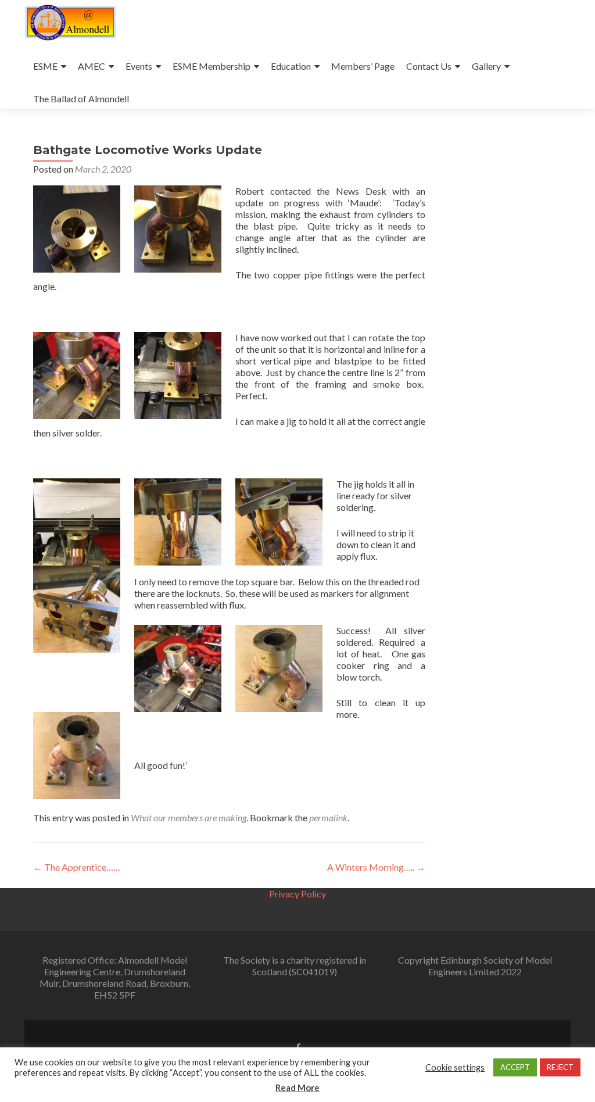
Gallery (486, 65)
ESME (45, 65)
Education (291, 65)
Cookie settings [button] (455, 1067)
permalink (328, 817)
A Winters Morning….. (376, 866)
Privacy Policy (297, 893)
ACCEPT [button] (515, 1067)
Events (139, 65)
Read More (297, 1087)
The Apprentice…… (76, 866)
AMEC (91, 65)
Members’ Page (363, 65)
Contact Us (428, 65)
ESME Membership (211, 65)
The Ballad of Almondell (81, 98)
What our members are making (188, 817)
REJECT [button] (560, 1067)
